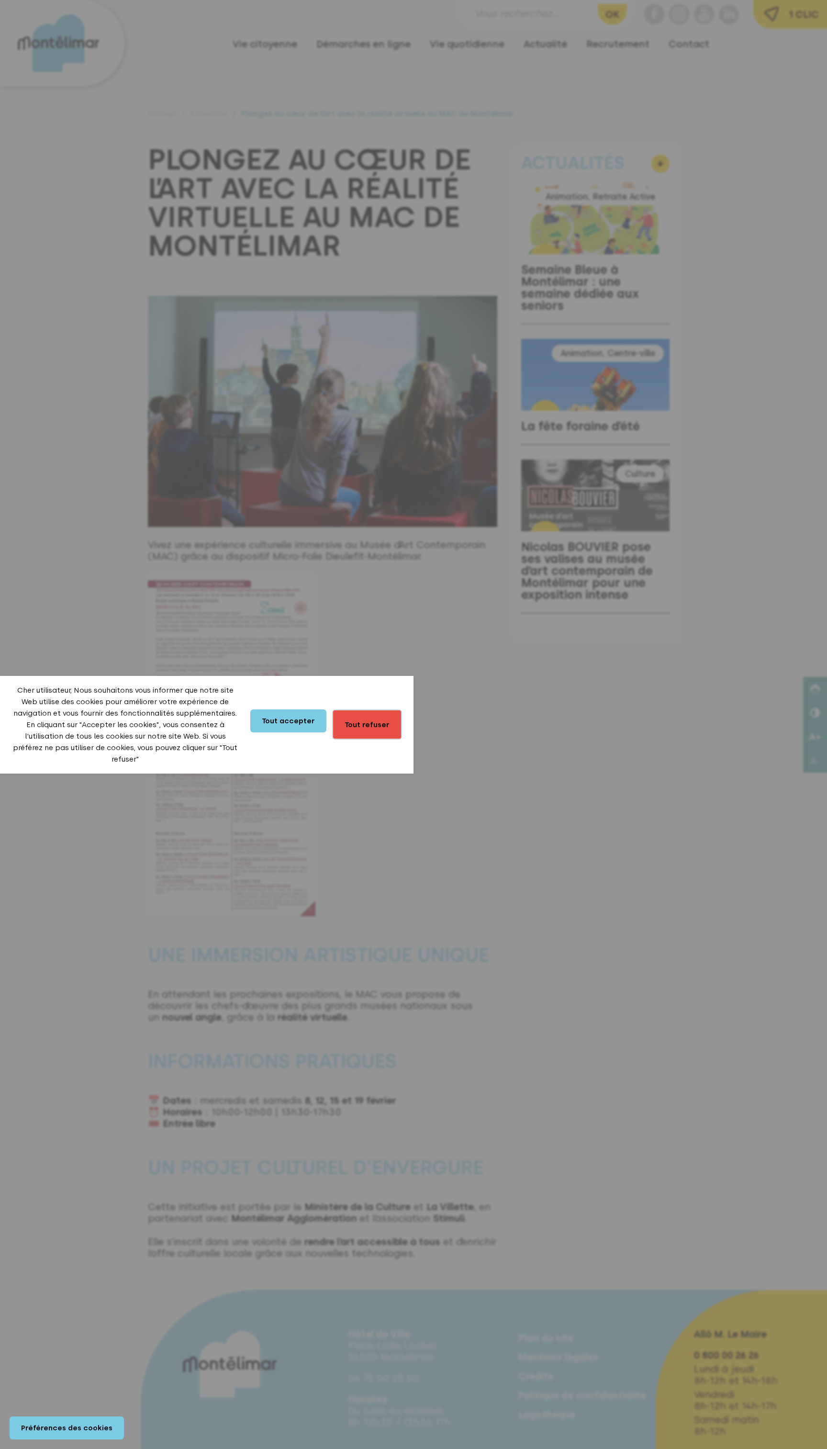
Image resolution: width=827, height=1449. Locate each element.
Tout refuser (367, 724)
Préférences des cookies (66, 1428)
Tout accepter (288, 721)
